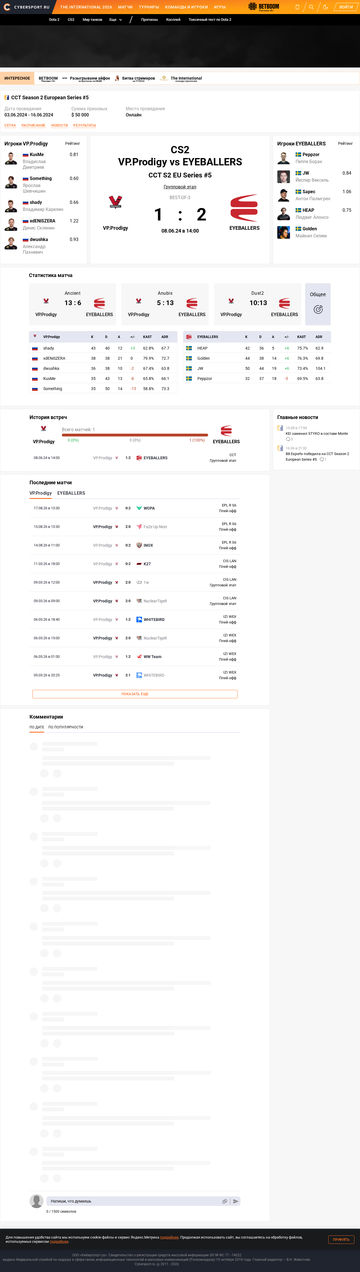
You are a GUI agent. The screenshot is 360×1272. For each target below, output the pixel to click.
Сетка (10, 125)
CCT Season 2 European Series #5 (50, 97)
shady (48, 348)
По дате (37, 727)
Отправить (235, 1201)
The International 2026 (86, 7)
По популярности (66, 727)
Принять (341, 1240)
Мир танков (92, 19)
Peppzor (204, 378)
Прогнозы (149, 19)
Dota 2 (54, 19)
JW (200, 368)
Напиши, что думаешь (71, 1201)
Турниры (149, 7)
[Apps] (297, 7)
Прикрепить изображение (224, 1201)
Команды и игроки (186, 7)
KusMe (49, 378)
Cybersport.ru (145, 1264)
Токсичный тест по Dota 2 (210, 19)
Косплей (173, 19)
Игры (220, 7)
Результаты (84, 125)
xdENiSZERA (54, 358)
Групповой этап (180, 187)
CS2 (71, 19)
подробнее (169, 1237)
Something (52, 388)
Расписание (34, 125)
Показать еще (135, 694)
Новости (59, 125)
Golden (203, 358)
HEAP (202, 348)
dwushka (51, 368)
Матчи (125, 7)
